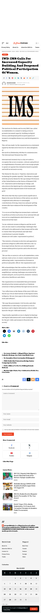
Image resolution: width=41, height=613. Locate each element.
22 (15, 594)
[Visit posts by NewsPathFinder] (4, 84)
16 (20, 589)
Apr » (6, 604)
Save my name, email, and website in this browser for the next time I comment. (21, 429)
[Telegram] (29, 454)
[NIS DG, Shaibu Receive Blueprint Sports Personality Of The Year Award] (7, 496)
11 (31, 583)
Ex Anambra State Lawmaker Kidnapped (19, 358)
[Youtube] (11, 454)
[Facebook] (11, 446)
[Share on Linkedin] (18, 78)
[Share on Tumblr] (21, 78)
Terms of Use (6, 609)
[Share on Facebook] (6, 78)
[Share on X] (9, 78)
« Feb (3, 604)
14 (10, 589)
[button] (34, 608)
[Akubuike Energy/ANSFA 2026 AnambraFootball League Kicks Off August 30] (7, 486)
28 (10, 600)
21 (10, 594)
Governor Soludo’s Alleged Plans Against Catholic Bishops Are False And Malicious (18, 354)
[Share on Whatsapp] (15, 78)
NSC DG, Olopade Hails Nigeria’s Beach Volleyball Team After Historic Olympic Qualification (25, 476)
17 (26, 589)
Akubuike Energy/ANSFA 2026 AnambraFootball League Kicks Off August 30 (24, 486)
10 (26, 583)
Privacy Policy (22, 608)
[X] (29, 446)
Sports (15, 480)
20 (5, 594)
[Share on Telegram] (27, 78)
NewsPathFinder (11, 82)
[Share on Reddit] (24, 78)
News (5, 54)
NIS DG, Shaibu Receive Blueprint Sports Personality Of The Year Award (25, 496)
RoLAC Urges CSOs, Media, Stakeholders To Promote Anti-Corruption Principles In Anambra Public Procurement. (25, 507)
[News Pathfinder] (20, 43)
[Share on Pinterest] (12, 78)
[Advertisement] (20, 20)
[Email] (30, 78)
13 (4, 589)
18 (31, 589)
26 (36, 594)
